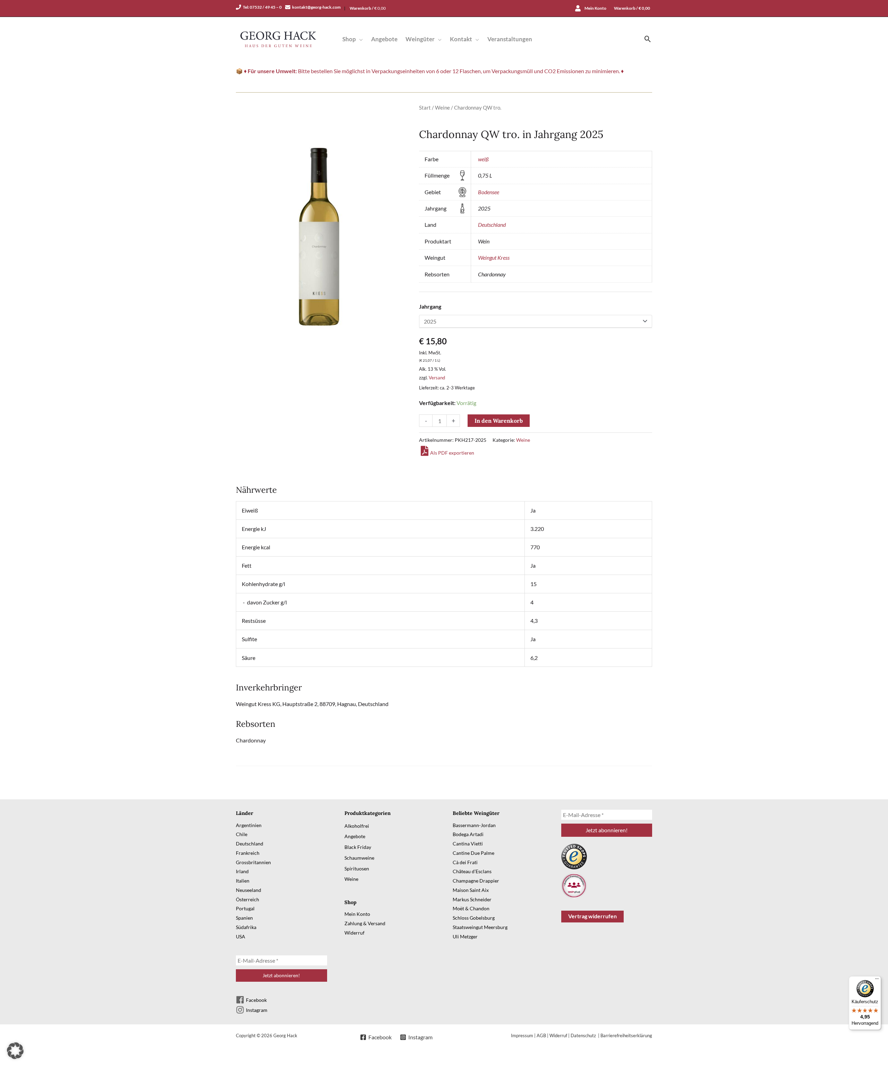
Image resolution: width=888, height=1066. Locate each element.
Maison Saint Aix (471, 890)
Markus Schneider (472, 899)
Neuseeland (248, 890)
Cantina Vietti (468, 843)
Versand (437, 377)
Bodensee (488, 192)
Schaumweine (359, 858)
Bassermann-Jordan (474, 825)
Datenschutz (584, 1035)
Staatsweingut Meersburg (480, 927)
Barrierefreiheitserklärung (626, 1035)
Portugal (245, 908)
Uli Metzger (465, 936)
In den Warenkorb (499, 420)
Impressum (522, 1035)
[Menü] (877, 980)
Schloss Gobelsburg (474, 918)
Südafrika (246, 927)
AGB (541, 1035)
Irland (242, 871)
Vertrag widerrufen (592, 916)
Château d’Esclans (472, 871)
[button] (359, 39)
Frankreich (247, 853)
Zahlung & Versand (364, 923)
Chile (241, 834)
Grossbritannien (253, 862)
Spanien (244, 918)
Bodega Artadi (468, 834)
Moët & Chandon (471, 908)
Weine (442, 107)
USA (240, 936)
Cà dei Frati (465, 862)
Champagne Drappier (476, 881)
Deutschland (492, 224)
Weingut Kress (494, 257)
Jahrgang (430, 306)
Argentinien (249, 825)
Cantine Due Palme (473, 853)
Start (425, 107)
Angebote (354, 836)
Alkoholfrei (356, 826)
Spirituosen (356, 868)
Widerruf (354, 933)
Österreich (247, 899)
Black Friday (357, 847)
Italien (242, 881)
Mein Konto (357, 914)
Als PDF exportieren (452, 453)
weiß (483, 159)
